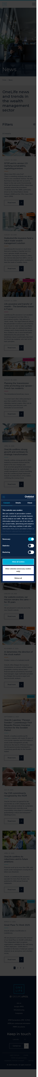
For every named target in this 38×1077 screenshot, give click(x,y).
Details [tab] (18, 503)
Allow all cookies (18, 562)
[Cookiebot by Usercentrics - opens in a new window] (25, 497)
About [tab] (29, 503)
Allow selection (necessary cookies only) (18, 570)
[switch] (31, 545)
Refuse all (18, 578)
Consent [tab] (6, 503)
